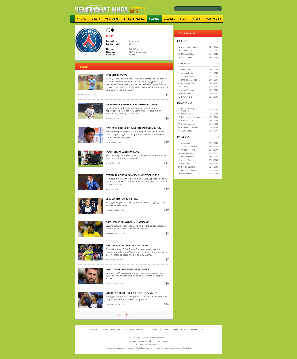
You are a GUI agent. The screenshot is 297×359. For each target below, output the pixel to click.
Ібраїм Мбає (186, 174)
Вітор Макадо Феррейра (192, 117)
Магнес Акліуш (187, 157)
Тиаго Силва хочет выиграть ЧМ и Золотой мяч (127, 222)
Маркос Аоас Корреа (190, 80)
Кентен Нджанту (188, 170)
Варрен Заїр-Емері (189, 127)
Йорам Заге (186, 70)
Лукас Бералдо (187, 76)
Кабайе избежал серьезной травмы (123, 152)
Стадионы (170, 18)
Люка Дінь (185, 87)
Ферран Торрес (188, 150)
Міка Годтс (186, 163)
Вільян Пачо (186, 97)
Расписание (111, 18)
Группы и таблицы (134, 18)
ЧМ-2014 (81, 18)
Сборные (154, 18)
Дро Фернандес (188, 124)
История (196, 18)
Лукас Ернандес (188, 90)
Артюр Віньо (186, 57)
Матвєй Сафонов (188, 54)
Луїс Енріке (134, 41)
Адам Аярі (185, 143)
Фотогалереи (213, 18)
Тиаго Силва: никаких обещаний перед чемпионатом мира (133, 128)
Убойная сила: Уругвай (116, 75)
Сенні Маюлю (187, 121)
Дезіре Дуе (186, 160)
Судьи (183, 18)
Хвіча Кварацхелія (189, 146)
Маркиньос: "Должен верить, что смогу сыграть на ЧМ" (131, 293)
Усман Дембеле (188, 153)
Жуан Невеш (187, 131)
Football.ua (187, 348)
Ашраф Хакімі (187, 73)
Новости (95, 18)
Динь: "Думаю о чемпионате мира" (122, 199)
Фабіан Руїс (186, 114)
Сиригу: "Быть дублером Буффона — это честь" (128, 269)
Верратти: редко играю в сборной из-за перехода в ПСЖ (132, 175)
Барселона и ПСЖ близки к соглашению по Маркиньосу (132, 104)
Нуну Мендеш (187, 93)
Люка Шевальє (187, 51)
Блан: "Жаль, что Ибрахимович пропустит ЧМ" (127, 245)
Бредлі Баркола (188, 167)
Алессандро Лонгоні (190, 47)
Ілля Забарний (187, 83)
